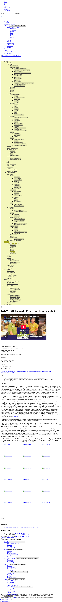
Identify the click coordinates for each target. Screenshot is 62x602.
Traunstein (13, 30)
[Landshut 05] (27, 456)
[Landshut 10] (8, 479)
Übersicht (6, 6)
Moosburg (13, 37)
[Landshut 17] (27, 502)
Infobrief (9, 555)
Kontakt (6, 3)
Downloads (7, 5)
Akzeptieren (3, 599)
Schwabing (13, 28)
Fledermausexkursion (19, 533)
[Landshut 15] (46, 491)
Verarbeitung (10, 561)
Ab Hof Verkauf (11, 568)
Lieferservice (10, 43)
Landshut (12, 36)
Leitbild (9, 583)
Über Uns (6, 22)
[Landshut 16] (8, 502)
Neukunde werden (12, 577)
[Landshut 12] (46, 479)
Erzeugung (10, 560)
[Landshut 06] (46, 456)
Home (5, 2)
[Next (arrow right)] (3, 518)
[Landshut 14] (27, 491)
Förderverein (10, 588)
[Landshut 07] (8, 468)
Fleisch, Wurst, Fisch (12, 581)
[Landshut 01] (8, 444)
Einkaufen (6, 25)
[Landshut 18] (46, 502)
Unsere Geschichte (12, 548)
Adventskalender (8, 53)
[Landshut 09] (46, 468)
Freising (12, 34)
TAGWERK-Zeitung (12, 554)
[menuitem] (6, 61)
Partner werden (11, 562)
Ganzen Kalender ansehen (7, 537)
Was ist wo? (10, 46)
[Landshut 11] (27, 479)
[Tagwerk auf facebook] (2, 18)
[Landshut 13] (8, 491)
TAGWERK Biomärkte (13, 27)
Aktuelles (9, 551)
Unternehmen (10, 573)
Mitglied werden (11, 591)
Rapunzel (15, 416)
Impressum (6, 9)
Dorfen (12, 31)
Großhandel (7, 49)
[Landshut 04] (8, 456)
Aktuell (6, 21)
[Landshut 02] (27, 444)
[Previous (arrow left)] (1, 518)
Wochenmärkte (11, 567)
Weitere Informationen (5, 601)
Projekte (9, 589)
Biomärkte (9, 38)
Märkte (9, 41)
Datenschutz (7, 7)
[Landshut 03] (46, 444)
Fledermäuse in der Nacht (22, 536)
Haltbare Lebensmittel (12, 585)
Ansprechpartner (11, 575)
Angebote (9, 47)
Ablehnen (8, 599)
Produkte (6, 50)
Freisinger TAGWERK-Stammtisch (24, 534)
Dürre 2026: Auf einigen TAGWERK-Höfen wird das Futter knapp (21, 527)
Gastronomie (10, 44)
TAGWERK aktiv (8, 51)
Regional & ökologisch (13, 543)
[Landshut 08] (27, 468)
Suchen (18, 13)
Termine (9, 552)
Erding (12, 33)
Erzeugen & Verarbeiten (10, 24)
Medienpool (7, 10)
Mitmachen (10, 546)
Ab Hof (9, 40)
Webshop (9, 576)
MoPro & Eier (10, 582)
